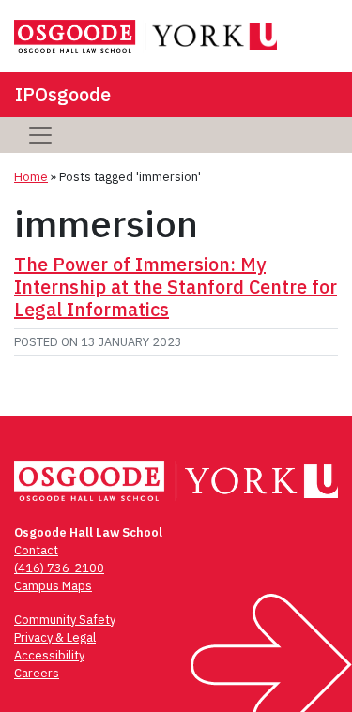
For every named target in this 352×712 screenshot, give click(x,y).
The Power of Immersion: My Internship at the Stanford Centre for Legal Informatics (175, 286)
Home (31, 177)
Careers (36, 673)
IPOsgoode (63, 94)
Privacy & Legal (55, 637)
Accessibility (49, 655)
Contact (36, 550)
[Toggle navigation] (40, 135)
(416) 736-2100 (59, 568)
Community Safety (64, 620)
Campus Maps (53, 586)
